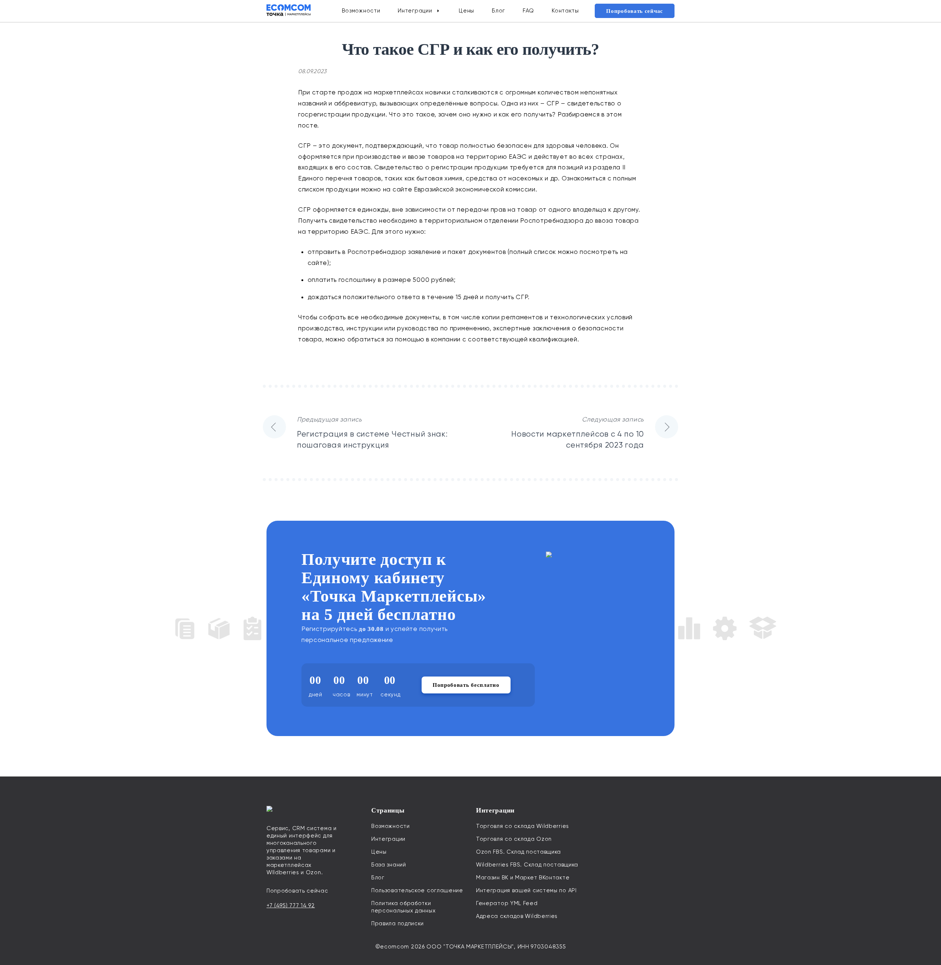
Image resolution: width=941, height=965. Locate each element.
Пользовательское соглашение (417, 890)
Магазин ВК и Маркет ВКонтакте (522, 877)
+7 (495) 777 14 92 (290, 905)
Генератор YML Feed (507, 903)
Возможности (361, 10)
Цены (466, 10)
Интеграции (415, 10)
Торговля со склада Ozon (514, 839)
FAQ (528, 10)
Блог (498, 10)
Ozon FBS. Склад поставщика (518, 852)
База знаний (388, 864)
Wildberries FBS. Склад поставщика (527, 864)
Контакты (565, 10)
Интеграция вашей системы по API (526, 890)
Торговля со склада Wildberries (522, 826)
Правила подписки (397, 923)
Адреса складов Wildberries (517, 916)
